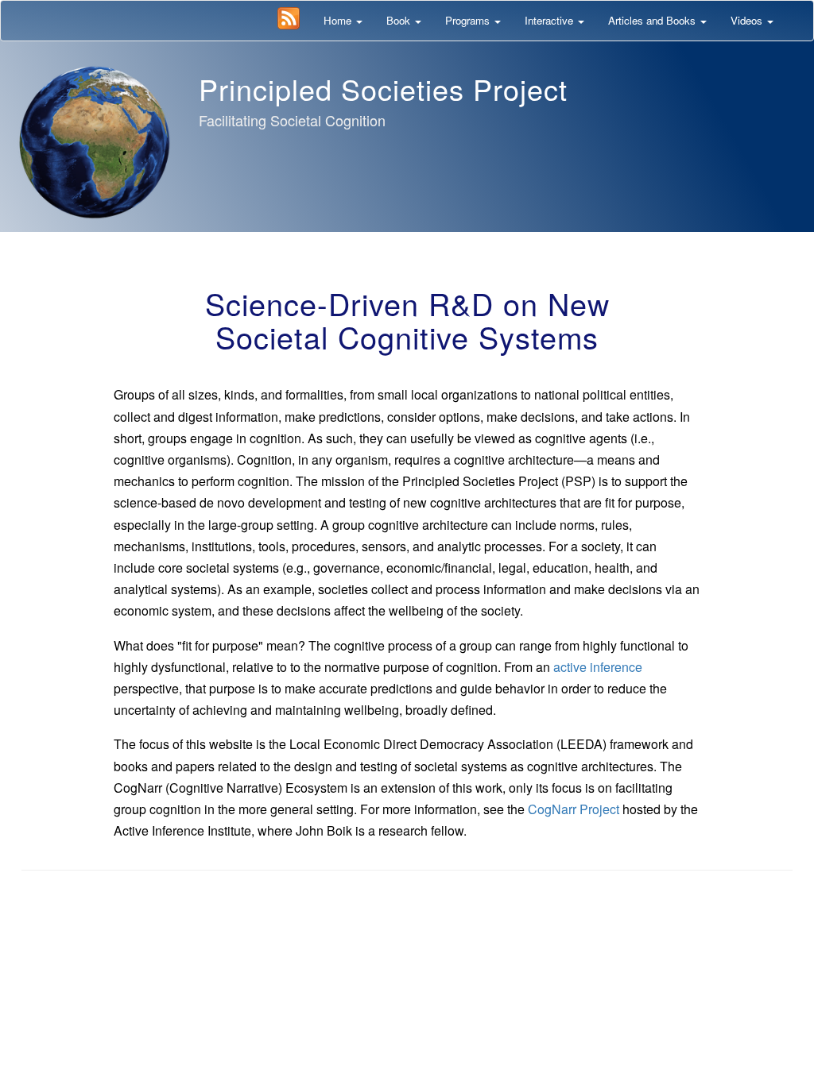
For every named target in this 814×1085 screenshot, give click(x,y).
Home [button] (339, 20)
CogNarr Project (573, 809)
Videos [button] (748, 20)
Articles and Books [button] (653, 20)
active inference (597, 667)
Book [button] (399, 20)
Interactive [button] (550, 20)
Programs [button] (469, 20)
